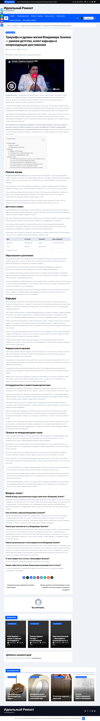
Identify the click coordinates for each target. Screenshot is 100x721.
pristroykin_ (13, 49)
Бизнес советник (15, 20)
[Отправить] (1, 25)
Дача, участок (49, 16)
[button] (95, 18)
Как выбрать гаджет (29, 20)
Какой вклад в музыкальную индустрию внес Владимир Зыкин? (29, 158)
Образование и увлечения (17, 147)
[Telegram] (1, 9)
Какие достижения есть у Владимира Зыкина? (24, 162)
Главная (12, 16)
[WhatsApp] (1, 15)
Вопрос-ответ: (12, 157)
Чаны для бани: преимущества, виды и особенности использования (14, 698)
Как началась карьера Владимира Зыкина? (24, 160)
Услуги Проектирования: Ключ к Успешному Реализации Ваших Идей (84, 698)
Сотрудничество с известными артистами (21, 153)
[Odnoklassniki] (1, 19)
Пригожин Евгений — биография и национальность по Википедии (60, 639)
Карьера (10, 149)
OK (83, 718)
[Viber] (1, 22)
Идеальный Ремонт (18, 8)
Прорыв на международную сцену (19, 155)
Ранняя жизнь (11, 143)
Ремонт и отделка (37, 16)
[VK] (1, 12)
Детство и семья (14, 145)
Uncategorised (10, 32)
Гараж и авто (60, 16)
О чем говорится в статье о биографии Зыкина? (25, 165)
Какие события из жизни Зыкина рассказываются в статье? (28, 167)
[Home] (6, 18)
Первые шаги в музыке (16, 151)
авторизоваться (36, 658)
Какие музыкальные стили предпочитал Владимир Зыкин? (28, 164)
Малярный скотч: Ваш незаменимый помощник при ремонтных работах (38, 697)
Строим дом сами (23, 16)
